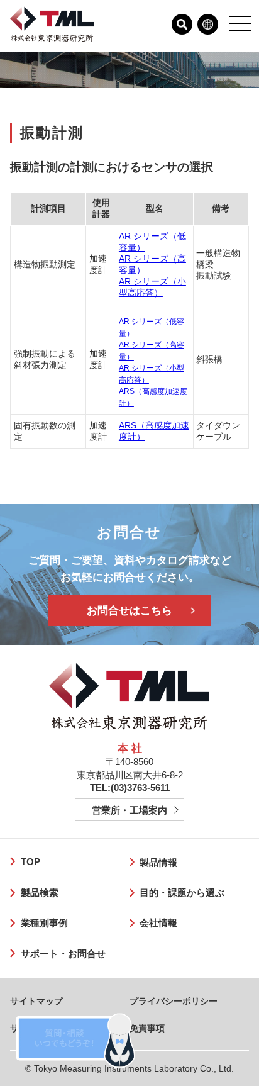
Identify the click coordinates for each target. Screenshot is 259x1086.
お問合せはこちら (129, 611)
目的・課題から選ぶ (182, 892)
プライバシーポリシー (174, 1001)
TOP (30, 861)
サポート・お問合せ (63, 953)
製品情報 (158, 862)
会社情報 (158, 922)
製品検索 (39, 892)
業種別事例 (44, 922)
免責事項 (147, 1028)
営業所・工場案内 (129, 810)
